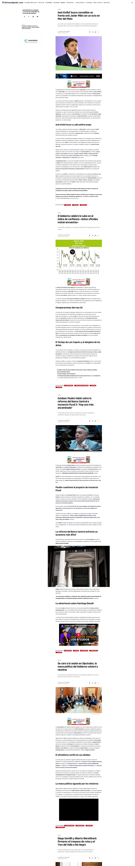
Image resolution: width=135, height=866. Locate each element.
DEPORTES (70, 2)
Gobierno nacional (69, 385)
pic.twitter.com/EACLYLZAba (90, 196)
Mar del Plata (97, 91)
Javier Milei (61, 91)
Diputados (76, 650)
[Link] (95, 32)
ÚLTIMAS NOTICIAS (31, 2)
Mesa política (89, 825)
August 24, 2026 (78, 377)
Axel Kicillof (83, 90)
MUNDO (63, 2)
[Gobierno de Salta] (79, 87)
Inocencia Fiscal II (94, 650)
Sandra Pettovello (85, 790)
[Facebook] (24, 16)
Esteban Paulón (71, 465)
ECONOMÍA (48, 2)
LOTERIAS (89, 2)
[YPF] (79, 76)
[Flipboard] (33, 16)
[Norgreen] (31, 41)
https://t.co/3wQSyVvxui (93, 376)
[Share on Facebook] (89, 32)
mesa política (60, 727)
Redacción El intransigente (64, 31)
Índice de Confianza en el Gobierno (82, 385)
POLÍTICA (41, 2)
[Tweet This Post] (92, 32)
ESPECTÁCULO (80, 2)
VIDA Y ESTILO (98, 2)
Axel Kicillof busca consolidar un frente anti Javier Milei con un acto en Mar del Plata (30, 11)
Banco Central (68, 650)
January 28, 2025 (74, 198)
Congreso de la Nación (70, 825)
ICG (63, 312)
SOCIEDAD (56, 2)
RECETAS (107, 2)
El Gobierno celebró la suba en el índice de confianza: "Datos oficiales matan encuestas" (30, 27)
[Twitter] (29, 16)
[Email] (37, 16)
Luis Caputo (59, 387)
